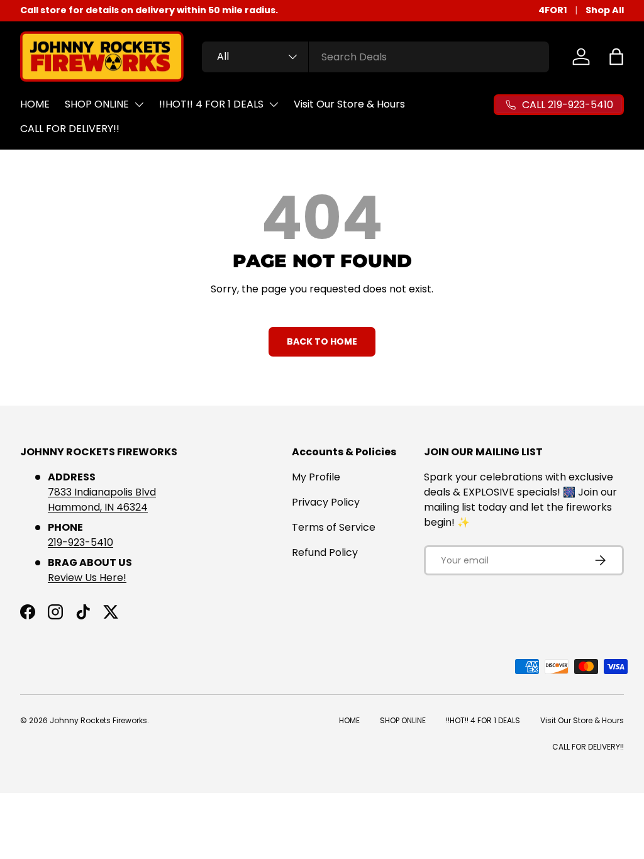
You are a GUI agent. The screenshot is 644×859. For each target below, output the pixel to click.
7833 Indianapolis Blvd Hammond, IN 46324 (102, 499)
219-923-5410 (80, 542)
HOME (35, 104)
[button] (616, 56)
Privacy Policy (326, 502)
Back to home (322, 341)
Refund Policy (325, 552)
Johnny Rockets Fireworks (98, 720)
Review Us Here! (87, 577)
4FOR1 (552, 10)
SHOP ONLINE (97, 104)
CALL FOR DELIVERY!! (69, 128)
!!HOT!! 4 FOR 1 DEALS (211, 104)
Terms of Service (333, 527)
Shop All (605, 10)
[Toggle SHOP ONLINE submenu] (139, 104)
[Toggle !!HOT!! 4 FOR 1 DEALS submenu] (273, 104)
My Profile (316, 477)
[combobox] (375, 57)
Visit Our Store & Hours (349, 104)
